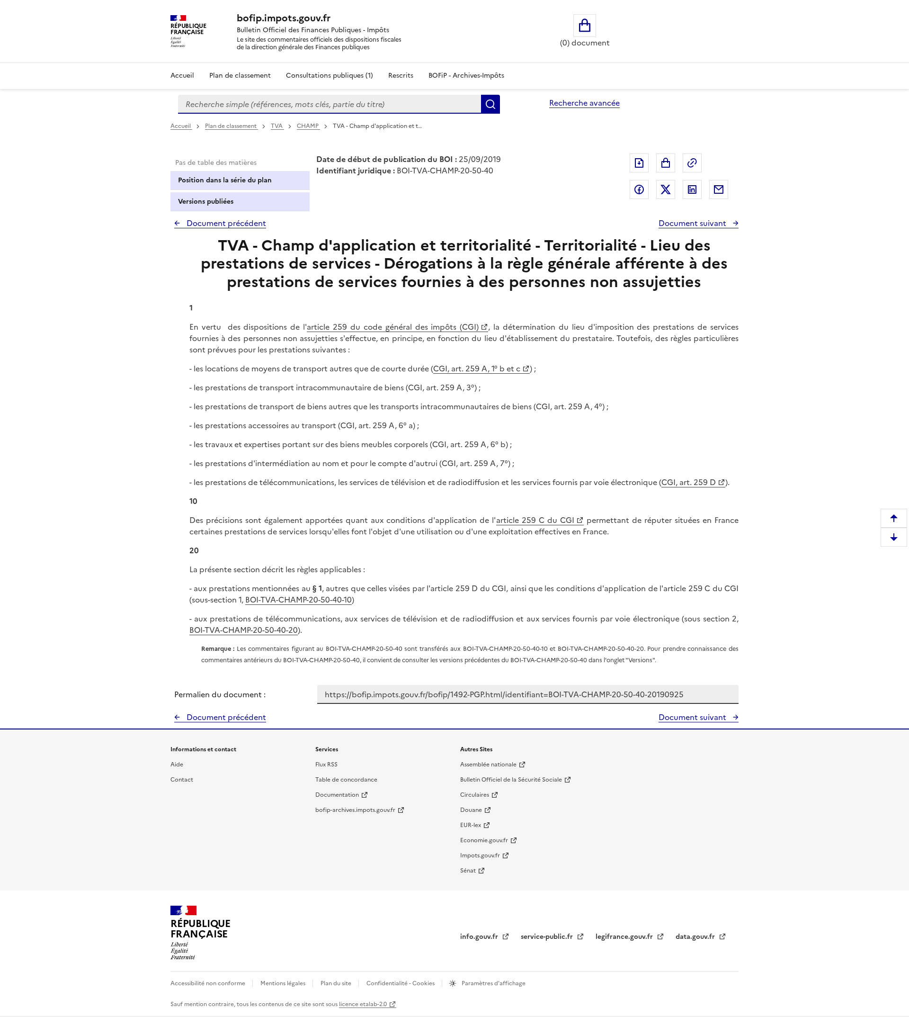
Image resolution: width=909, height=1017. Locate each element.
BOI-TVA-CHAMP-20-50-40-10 (298, 599)
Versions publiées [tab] (205, 202)
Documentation (337, 795)
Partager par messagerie (718, 189)
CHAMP (308, 126)
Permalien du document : (220, 694)
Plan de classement (240, 76)
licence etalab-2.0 (363, 1004)
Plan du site (337, 983)
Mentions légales (283, 983)
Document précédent (225, 223)
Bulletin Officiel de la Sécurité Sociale (511, 779)
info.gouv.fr (480, 937)
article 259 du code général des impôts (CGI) (393, 327)
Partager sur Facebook (639, 189)
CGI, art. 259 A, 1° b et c (476, 368)
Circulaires (474, 795)
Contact (181, 779)
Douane (471, 810)
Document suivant (693, 223)
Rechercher (490, 104)
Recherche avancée (584, 102)
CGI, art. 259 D (688, 482)
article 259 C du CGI (535, 520)
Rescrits (400, 76)
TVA (277, 126)
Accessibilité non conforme (208, 983)
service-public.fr (548, 937)
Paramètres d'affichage (493, 983)
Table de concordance (346, 779)
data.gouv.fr (696, 937)
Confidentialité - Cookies (401, 983)
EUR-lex (470, 825)
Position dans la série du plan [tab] (225, 180)
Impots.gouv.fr (480, 855)
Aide (176, 764)
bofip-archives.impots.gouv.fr (355, 810)
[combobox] (329, 104)
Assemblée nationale (488, 764)
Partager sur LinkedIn (692, 189)
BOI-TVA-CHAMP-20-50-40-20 (243, 630)
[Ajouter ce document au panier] (665, 162)
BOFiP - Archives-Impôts (466, 76)
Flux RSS (326, 764)
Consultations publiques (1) (329, 76)
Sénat (468, 870)
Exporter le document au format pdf (639, 162)
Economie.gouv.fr (484, 840)
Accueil (182, 76)
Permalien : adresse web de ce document (692, 162)
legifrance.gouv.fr (625, 937)
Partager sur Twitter (665, 189)
